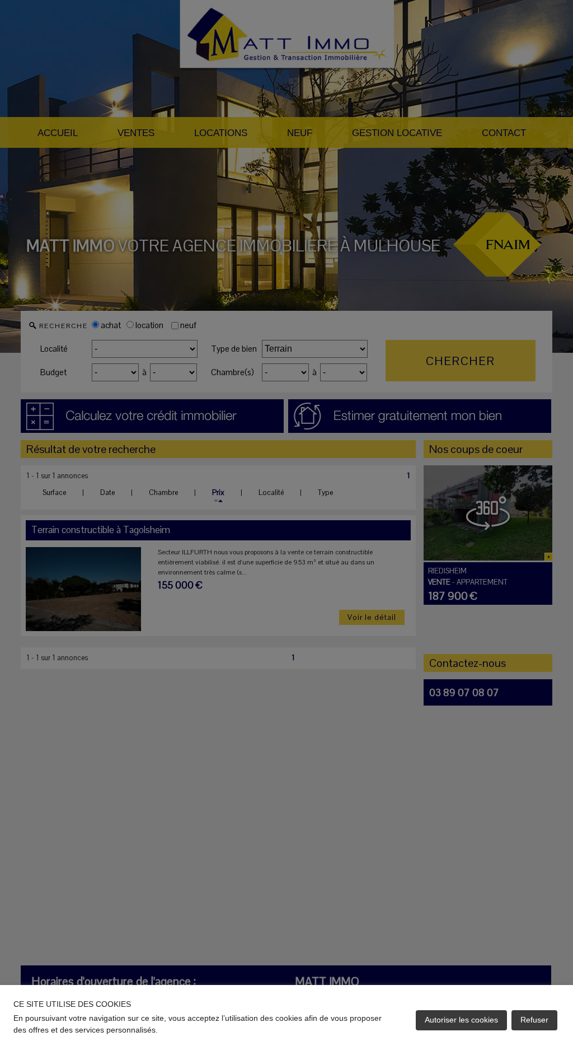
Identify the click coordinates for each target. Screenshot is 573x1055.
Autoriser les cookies (461, 1019)
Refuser (534, 1019)
